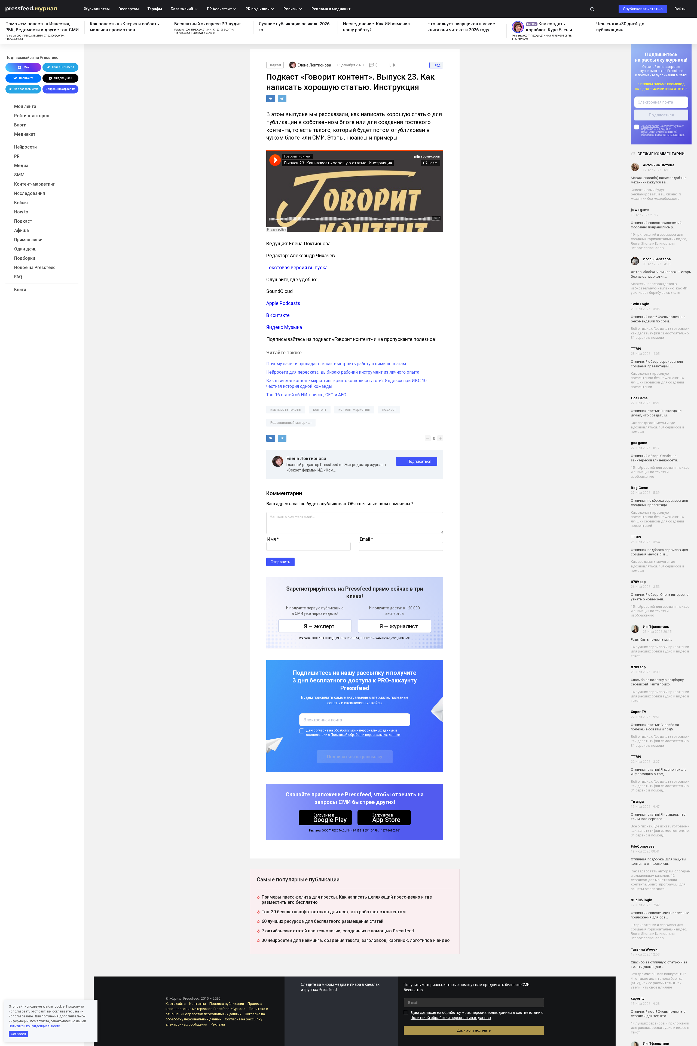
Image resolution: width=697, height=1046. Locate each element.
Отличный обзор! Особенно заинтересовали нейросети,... (655, 458)
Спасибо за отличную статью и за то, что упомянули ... (659, 964)
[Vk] (270, 98)
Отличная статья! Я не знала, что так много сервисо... (658, 816)
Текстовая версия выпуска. (297, 267)
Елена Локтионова (306, 459)
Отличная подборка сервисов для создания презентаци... (659, 502)
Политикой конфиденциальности (34, 1026)
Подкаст (23, 221)
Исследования (29, 193)
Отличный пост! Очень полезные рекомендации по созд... (658, 319)
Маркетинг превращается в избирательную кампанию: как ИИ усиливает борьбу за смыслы (659, 288)
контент (319, 409)
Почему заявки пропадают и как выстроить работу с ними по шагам (336, 363)
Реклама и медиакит (330, 9)
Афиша (21, 230)
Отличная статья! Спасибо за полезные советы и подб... (655, 727)
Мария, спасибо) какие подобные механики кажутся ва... (658, 180)
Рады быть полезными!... (651, 639)
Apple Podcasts (283, 303)
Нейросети (25, 147)
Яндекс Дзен (63, 78)
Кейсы (21, 202)
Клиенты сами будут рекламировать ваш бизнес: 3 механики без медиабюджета (656, 194)
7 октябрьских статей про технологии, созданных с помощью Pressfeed (338, 930)
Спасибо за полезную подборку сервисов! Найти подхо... (657, 682)
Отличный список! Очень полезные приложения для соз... (660, 915)
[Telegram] (282, 98)
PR (17, 156)
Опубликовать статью (643, 9)
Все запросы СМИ (26, 88)
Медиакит (24, 134)
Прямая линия (29, 239)
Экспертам (128, 9)
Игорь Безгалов (657, 259)
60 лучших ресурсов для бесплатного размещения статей (322, 921)
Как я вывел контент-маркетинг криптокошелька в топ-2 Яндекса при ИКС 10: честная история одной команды (346, 383)
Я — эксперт (319, 626)
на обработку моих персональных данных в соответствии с (353, 732)
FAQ (18, 276)
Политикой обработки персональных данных (662, 133)
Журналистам (97, 9)
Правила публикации (226, 1004)
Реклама (218, 1024)
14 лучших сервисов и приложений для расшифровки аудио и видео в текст (660, 651)
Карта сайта (176, 1004)
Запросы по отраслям (60, 88)
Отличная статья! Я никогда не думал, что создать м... (656, 413)
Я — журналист (399, 626)
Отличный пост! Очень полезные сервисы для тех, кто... (658, 1013)
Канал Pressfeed (63, 67)
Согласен (18, 1034)
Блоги (20, 125)
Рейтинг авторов (31, 115)
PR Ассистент (219, 9)
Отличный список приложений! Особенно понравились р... (656, 225)
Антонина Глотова (658, 165)
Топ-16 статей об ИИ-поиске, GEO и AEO (306, 394)
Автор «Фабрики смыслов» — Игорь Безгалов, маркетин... (661, 274)
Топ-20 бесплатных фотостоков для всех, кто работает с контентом (334, 911)
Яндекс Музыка (284, 327)
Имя (273, 539)
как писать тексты (285, 409)
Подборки (24, 258)
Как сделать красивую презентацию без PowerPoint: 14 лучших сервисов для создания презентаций (657, 380)
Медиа (21, 165)
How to (21, 211)
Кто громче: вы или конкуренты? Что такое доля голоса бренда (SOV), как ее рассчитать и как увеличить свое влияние (658, 980)
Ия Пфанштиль (656, 627)
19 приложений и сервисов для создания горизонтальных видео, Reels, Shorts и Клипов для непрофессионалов (659, 241)
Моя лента (25, 106)
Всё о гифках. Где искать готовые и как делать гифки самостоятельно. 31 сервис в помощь (660, 333)
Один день (25, 249)
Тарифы (155, 9)
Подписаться (419, 461)
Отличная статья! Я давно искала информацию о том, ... (658, 771)
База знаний (182, 9)
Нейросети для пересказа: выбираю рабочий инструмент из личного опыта (342, 372)
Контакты (197, 1004)
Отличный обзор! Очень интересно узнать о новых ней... (660, 596)
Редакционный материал (290, 423)
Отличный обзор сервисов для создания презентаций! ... (657, 363)
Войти (680, 9)
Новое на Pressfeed (35, 267)
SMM (19, 174)
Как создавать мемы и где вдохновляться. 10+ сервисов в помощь (657, 427)
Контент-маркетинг (34, 184)
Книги (20, 289)
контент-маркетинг (354, 409)
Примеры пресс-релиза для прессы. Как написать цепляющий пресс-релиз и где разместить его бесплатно (347, 899)
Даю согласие (650, 126)
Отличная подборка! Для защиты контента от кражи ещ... (658, 861)
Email (366, 539)
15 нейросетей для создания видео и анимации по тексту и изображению (660, 472)
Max (26, 67)
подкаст (389, 409)
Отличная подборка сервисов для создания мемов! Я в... (659, 552)
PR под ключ (258, 9)
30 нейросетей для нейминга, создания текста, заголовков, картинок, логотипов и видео (356, 940)
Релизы (290, 9)
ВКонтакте (26, 78)
